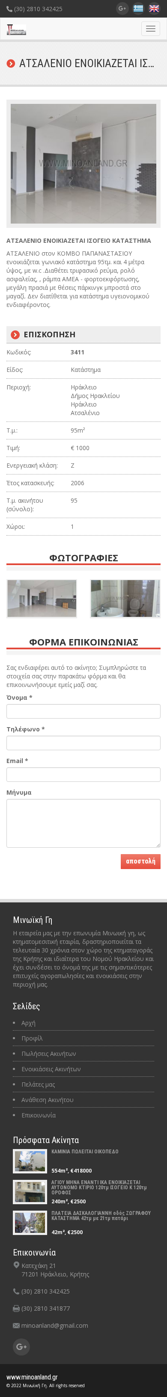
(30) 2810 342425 (37, 9)
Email (17, 761)
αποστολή (140, 861)
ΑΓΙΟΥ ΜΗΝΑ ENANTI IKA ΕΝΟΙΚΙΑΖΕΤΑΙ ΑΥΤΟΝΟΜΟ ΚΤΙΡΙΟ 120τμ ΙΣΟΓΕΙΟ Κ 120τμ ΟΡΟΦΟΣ (99, 1187)
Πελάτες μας (38, 1084)
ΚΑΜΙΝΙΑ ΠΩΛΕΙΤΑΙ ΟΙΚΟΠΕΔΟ (85, 1152)
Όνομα (19, 697)
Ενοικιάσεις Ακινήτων (51, 1069)
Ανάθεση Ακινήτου (47, 1100)
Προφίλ (32, 1038)
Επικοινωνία (38, 1115)
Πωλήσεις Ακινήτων (48, 1053)
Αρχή (28, 1023)
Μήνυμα (19, 792)
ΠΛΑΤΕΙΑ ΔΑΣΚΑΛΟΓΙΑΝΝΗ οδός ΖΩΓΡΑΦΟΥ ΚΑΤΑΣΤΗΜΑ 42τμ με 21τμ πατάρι (101, 1215)
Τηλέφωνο (25, 729)
